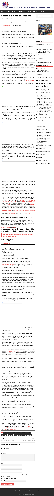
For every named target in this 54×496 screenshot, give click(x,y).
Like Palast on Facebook (24, 210)
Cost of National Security (42, 116)
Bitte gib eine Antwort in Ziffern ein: (8, 478)
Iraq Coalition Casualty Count (43, 163)
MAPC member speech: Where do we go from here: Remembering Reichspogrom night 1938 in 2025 (44, 51)
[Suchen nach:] (44, 16)
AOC (5, 432)
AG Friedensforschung (42, 129)
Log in (42, 11)
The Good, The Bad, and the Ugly (43, 62)
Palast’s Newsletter (11, 213)
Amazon (24, 201)
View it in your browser (7, 26)
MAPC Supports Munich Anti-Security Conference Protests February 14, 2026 (44, 46)
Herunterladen (13, 227)
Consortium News (41, 148)
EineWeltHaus (40, 157)
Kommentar (3, 453)
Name (2, 463)
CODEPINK (39, 144)
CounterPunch (40, 150)
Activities (14, 11)
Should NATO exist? (41, 101)
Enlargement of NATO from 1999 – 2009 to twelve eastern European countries (44, 77)
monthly (8, 204)
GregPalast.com (6, 25)
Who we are (35, 11)
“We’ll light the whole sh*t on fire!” (14, 351)
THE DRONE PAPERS (41, 96)
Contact (16, 490)
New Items (7, 11)
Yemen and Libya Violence (43, 122)
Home (2, 11)
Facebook (37, 490)
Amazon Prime (31, 201)
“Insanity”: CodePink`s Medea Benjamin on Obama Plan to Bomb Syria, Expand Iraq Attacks (44, 111)
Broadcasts (22, 11)
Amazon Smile (33, 204)
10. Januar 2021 (5, 18)
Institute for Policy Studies (43, 162)
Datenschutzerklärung (23, 490)
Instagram (16, 210)
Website (3, 471)
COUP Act (4, 435)
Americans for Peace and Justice (44, 135)
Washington (28, 435)
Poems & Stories (28, 213)
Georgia (10, 435)
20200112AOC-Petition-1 (5, 227)
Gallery (29, 11)
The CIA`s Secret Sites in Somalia (44, 117)
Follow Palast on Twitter (7, 210)
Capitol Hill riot (26, 432)
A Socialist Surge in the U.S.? (43, 104)
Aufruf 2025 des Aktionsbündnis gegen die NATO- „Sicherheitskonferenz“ (43, 58)
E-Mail (2, 467)
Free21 (38, 159)
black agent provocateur (14, 432)
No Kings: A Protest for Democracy (43, 54)
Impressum (31, 490)
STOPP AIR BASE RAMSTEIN (43, 92)
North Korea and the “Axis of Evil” (44, 102)
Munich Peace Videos (41, 68)
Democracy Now (41, 154)
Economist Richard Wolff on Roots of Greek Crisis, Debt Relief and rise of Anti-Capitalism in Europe (44, 107)
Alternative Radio (41, 130)
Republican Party (19, 435)
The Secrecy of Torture (42, 114)
